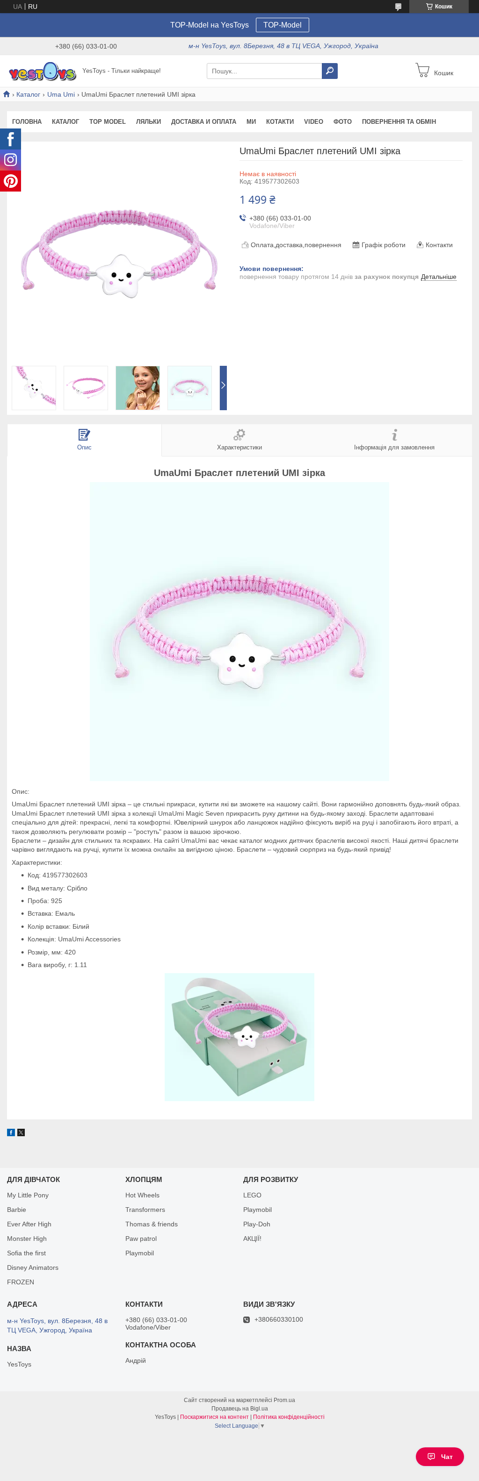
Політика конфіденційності (289, 1417)
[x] (21, 1134)
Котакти (280, 121)
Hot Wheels (142, 1195)
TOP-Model (282, 25)
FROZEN (20, 1282)
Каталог (28, 94)
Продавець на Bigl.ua (239, 1408)
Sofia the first (26, 1253)
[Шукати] (330, 71)
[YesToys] (42, 70)
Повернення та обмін (399, 121)
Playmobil (139, 1253)
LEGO (252, 1195)
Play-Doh (256, 1224)
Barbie (16, 1209)
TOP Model (107, 121)
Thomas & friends (151, 1224)
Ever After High (29, 1224)
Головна (27, 121)
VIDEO (313, 121)
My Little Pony (28, 1195)
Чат (447, 1456)
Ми (251, 121)
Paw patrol (141, 1238)
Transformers (145, 1209)
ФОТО (343, 121)
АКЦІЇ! (252, 1238)
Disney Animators (32, 1267)
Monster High (27, 1238)
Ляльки (148, 121)
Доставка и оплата (203, 121)
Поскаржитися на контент (214, 1417)
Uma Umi (61, 94)
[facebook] (11, 1134)
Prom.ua (284, 1400)
